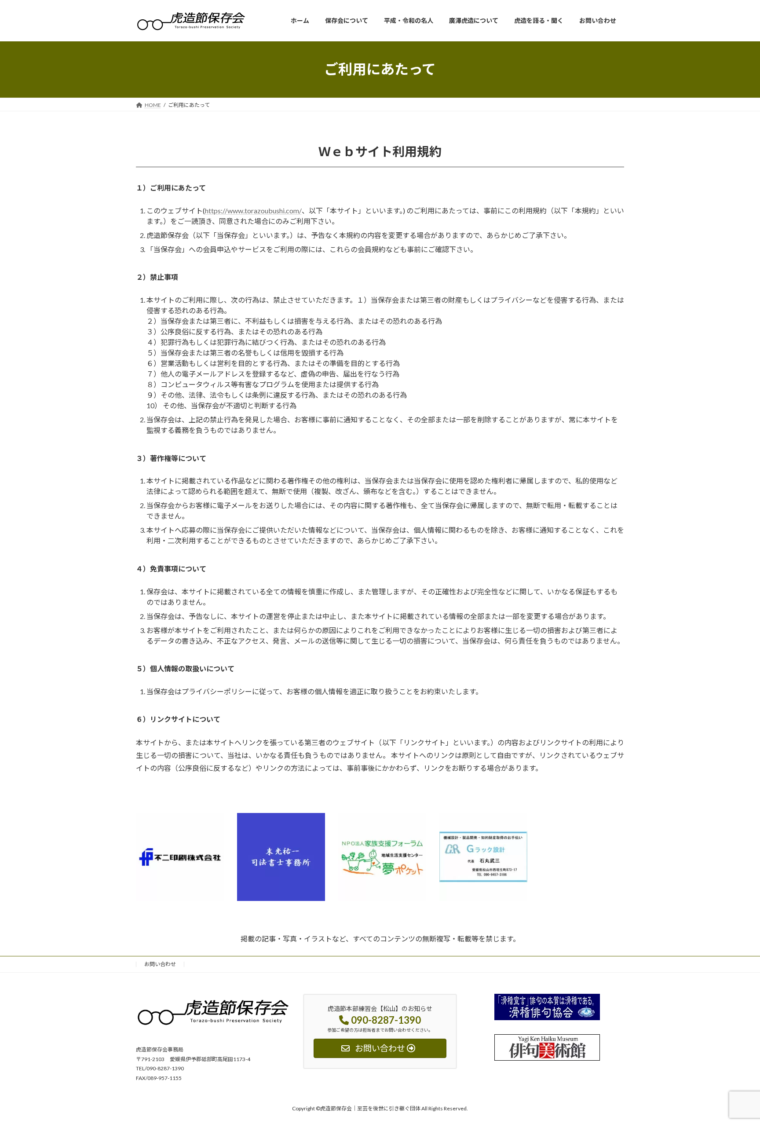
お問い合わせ (160, 964)
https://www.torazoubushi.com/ (253, 210)
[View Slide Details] (180, 857)
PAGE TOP (734, 1081)
